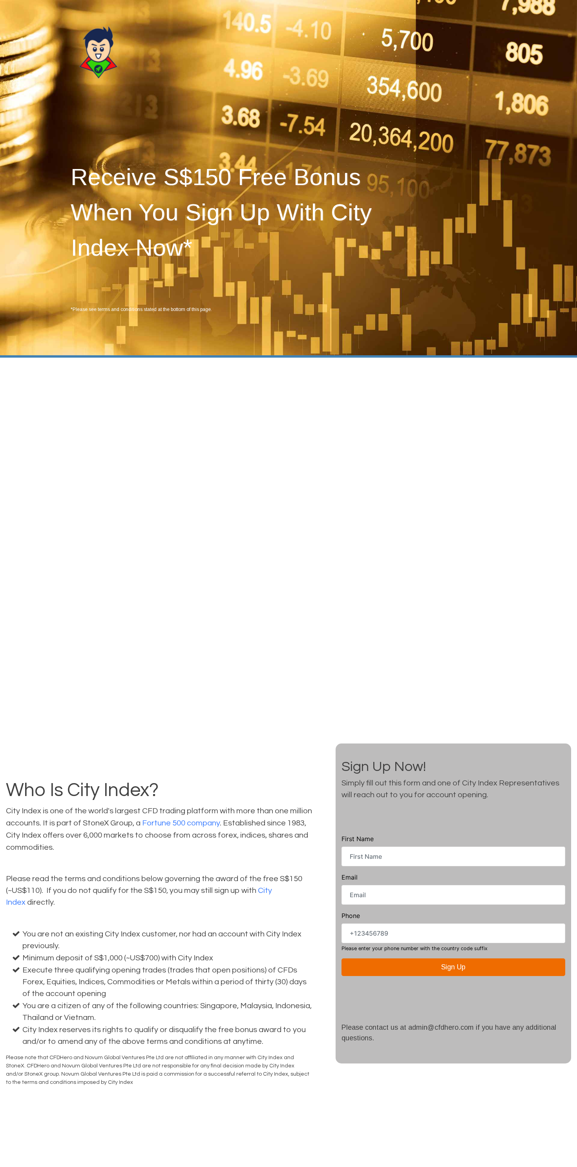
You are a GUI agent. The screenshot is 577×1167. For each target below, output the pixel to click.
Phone (350, 916)
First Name (357, 839)
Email (349, 877)
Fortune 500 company (181, 823)
